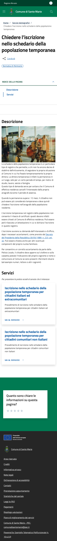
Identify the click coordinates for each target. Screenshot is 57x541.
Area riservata (10, 458)
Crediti (7, 464)
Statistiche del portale (14, 496)
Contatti (7, 485)
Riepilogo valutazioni (13, 512)
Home (5, 22)
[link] (15, 320)
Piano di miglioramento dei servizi (19, 517)
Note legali (8, 474)
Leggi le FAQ (9, 501)
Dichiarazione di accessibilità (16, 480)
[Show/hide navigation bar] (4, 11)
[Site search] (51, 11)
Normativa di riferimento (12, 66)
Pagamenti (8, 506)
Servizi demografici (21, 22)
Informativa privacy (12, 469)
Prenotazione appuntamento (16, 490)
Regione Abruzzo (10, 3)
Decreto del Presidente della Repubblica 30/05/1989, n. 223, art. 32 (27, 237)
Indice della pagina (12, 81)
